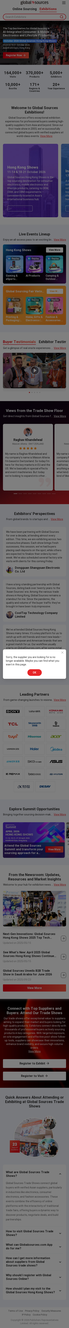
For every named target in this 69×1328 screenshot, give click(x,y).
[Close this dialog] (62, 653)
